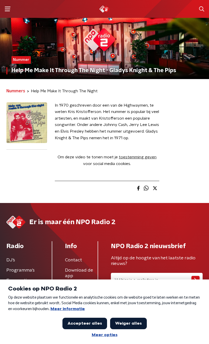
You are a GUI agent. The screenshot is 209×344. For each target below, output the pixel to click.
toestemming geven (137, 157)
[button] (7, 9)
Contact (73, 260)
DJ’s (10, 260)
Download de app (79, 273)
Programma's (20, 270)
